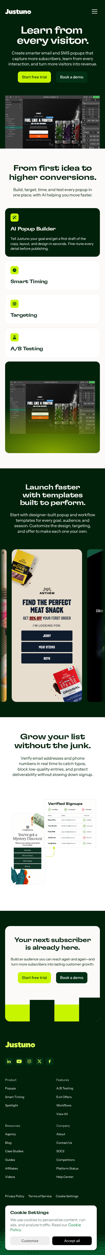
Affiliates (11, 1168)
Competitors (65, 1160)
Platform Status (67, 1168)
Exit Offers (64, 1097)
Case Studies (14, 1151)
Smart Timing (14, 1097)
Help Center (65, 1177)
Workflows (63, 1105)
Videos (10, 1177)
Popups (10, 1088)
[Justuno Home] (20, 1044)
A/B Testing (64, 1088)
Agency (10, 1134)
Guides (10, 1160)
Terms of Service (40, 1196)
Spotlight (11, 1105)
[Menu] (94, 11)
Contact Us (64, 1143)
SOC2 (60, 1151)
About (60, 1134)
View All (62, 1114)
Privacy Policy (14, 1196)
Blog (8, 1143)
